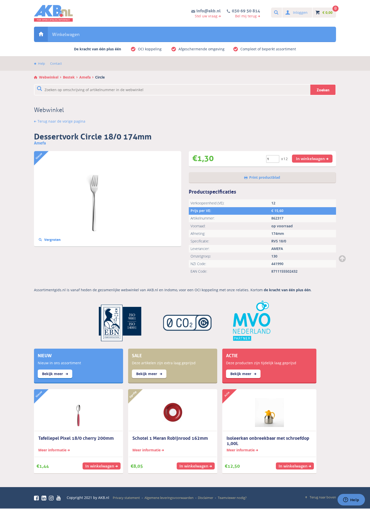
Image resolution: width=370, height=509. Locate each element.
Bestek (69, 77)
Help (41, 63)
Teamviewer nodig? (232, 497)
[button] (312, 159)
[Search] (276, 13)
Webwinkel (41, 34)
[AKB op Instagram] (52, 498)
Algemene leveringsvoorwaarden (169, 497)
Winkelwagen (66, 34)
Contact (56, 63)
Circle (100, 77)
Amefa (85, 77)
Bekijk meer (53, 373)
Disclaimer (205, 497)
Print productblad (264, 177)
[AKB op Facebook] (37, 498)
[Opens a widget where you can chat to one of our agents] (351, 500)
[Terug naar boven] (343, 258)
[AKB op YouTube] (59, 498)
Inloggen (300, 12)
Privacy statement (126, 497)
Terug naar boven (323, 497)
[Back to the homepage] (53, 13)
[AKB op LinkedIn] (45, 498)
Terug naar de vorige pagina (61, 121)
